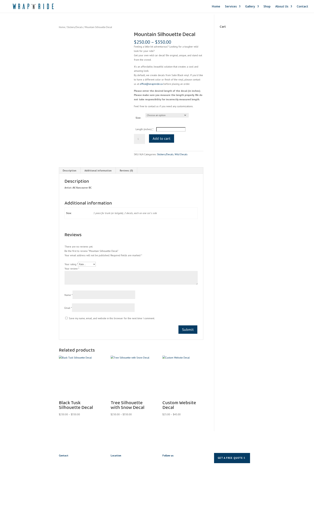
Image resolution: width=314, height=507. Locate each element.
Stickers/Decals (75, 27)
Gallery (250, 6)
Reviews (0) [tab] (126, 170)
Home (216, 6)
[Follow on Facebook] (165, 463)
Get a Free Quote (230, 458)
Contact (302, 6)
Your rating (71, 264)
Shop (267, 6)
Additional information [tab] (98, 170)
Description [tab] (69, 170)
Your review (72, 268)
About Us (281, 6)
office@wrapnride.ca (151, 84)
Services (231, 6)
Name (69, 295)
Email (68, 308)
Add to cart (161, 138)
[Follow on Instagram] (173, 463)
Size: (138, 117)
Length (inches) (144, 129)
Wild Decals (181, 154)
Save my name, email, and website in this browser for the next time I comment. (112, 318)
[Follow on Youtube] (180, 463)
